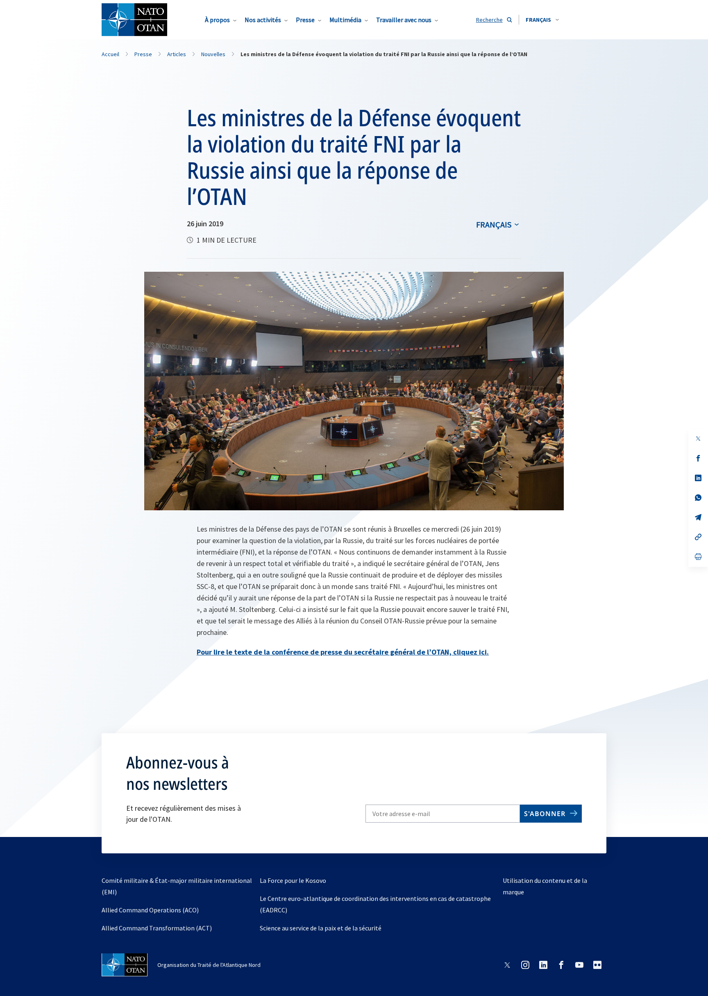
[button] (542, 20)
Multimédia (345, 20)
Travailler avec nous (403, 20)
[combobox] (542, 20)
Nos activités (263, 20)
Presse (305, 20)
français (493, 224)
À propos (217, 20)
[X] (698, 438)
